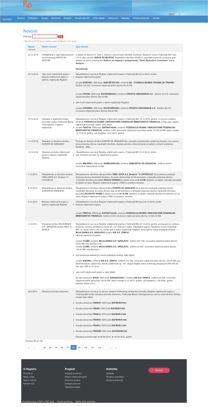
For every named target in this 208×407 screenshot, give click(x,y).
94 (50, 347)
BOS (171, 14)
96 (62, 347)
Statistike (126, 18)
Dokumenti (113, 18)
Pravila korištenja (64, 401)
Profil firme (28, 373)
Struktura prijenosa (114, 380)
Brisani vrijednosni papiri (76, 376)
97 (68, 347)
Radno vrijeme (29, 380)
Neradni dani (29, 383)
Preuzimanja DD (82, 18)
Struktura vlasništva (115, 376)
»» (116, 347)
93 (44, 347)
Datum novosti (31, 48)
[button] (7, 19)
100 (85, 347)
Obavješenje (82, 68)
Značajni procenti (72, 383)
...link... (87, 146)
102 (99, 347)
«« (28, 347)
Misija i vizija (28, 376)
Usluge (44, 18)
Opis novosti (82, 46)
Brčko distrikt (99, 18)
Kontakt (159, 370)
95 (56, 347)
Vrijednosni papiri (72, 386)
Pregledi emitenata (73, 373)
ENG (182, 14)
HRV (177, 14)
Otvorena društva (72, 380)
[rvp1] (27, 4)
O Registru (33, 18)
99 (79, 347)
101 (92, 347)
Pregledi (67, 18)
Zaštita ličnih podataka (85, 401)
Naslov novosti (49, 46)
